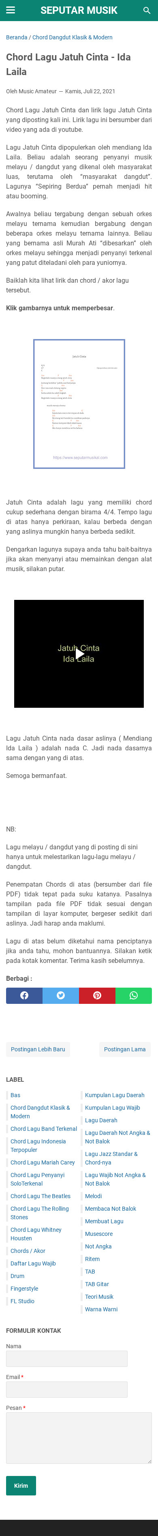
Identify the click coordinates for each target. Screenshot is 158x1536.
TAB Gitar (97, 1284)
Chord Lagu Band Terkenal (44, 1129)
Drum (17, 1276)
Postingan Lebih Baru (38, 1049)
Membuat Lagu (104, 1221)
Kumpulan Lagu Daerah (115, 1095)
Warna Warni (101, 1309)
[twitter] (61, 996)
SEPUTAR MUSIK (79, 10)
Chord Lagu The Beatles (40, 1196)
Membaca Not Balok (110, 1208)
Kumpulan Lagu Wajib (112, 1107)
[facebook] (24, 996)
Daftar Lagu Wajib (33, 1263)
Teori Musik (99, 1296)
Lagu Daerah (101, 1120)
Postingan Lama (125, 1049)
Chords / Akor (28, 1251)
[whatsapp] (133, 996)
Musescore (99, 1234)
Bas (15, 1095)
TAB (90, 1271)
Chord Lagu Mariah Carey (43, 1162)
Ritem (92, 1259)
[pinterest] (97, 996)
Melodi (93, 1196)
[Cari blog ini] (147, 10)
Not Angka (98, 1246)
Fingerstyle (24, 1288)
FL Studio (22, 1301)
